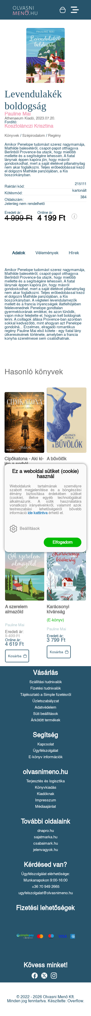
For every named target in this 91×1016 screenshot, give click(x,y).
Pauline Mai (18, 114)
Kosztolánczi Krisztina (29, 126)
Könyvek (12, 136)
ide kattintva (38, 513)
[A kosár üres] (63, 10)
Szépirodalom (33, 136)
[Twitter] (44, 976)
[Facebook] (35, 976)
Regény (54, 136)
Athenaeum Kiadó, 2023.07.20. (30, 118)
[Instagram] (54, 976)
